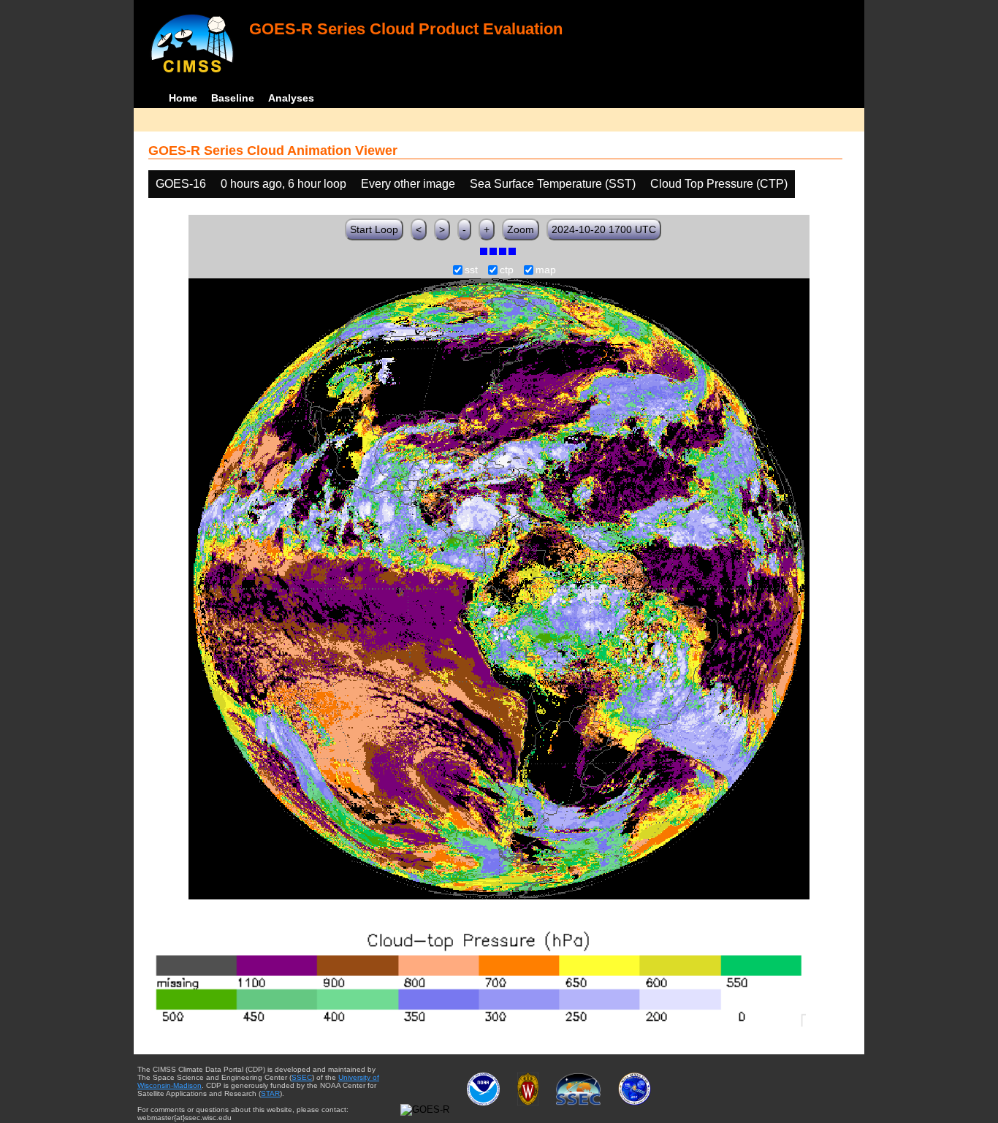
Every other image (408, 184)
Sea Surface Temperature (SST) (553, 184)
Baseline (232, 98)
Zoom (520, 229)
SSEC (302, 1077)
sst (471, 270)
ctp (507, 270)
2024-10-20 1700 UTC (604, 229)
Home (183, 98)
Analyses (291, 98)
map (546, 270)
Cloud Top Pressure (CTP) (719, 184)
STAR (270, 1093)
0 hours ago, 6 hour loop (283, 184)
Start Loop (374, 229)
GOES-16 (181, 184)
